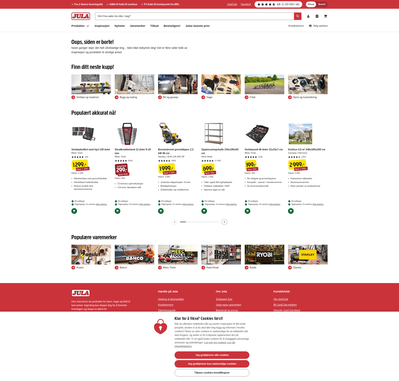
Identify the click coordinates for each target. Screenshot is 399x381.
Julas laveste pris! (197, 25)
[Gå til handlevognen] (325, 16)
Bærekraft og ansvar (227, 310)
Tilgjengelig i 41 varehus (91, 204)
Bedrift (322, 4)
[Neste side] (224, 222)
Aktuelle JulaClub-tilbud (287, 310)
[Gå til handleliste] (317, 16)
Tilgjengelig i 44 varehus (264, 204)
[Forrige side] (175, 222)
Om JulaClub (281, 299)
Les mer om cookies (215, 342)
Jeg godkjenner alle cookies (212, 355)
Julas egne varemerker (228, 304)
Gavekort (246, 4)
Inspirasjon (102, 25)
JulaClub (232, 4)
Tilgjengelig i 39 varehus (134, 204)
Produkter (78, 25)
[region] (199, 346)
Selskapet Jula (224, 299)
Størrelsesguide (167, 310)
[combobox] (198, 16)
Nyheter (120, 25)
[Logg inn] (308, 16)
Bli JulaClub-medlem (285, 304)
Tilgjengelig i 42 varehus (220, 204)
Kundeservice (296, 25)
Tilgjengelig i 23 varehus (307, 204)
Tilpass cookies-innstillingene (212, 372)
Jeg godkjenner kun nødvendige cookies (212, 363)
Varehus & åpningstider (171, 299)
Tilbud (154, 25)
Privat (311, 4)
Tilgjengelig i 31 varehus (177, 204)
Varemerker (137, 25)
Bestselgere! (172, 25)
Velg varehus (320, 25)
